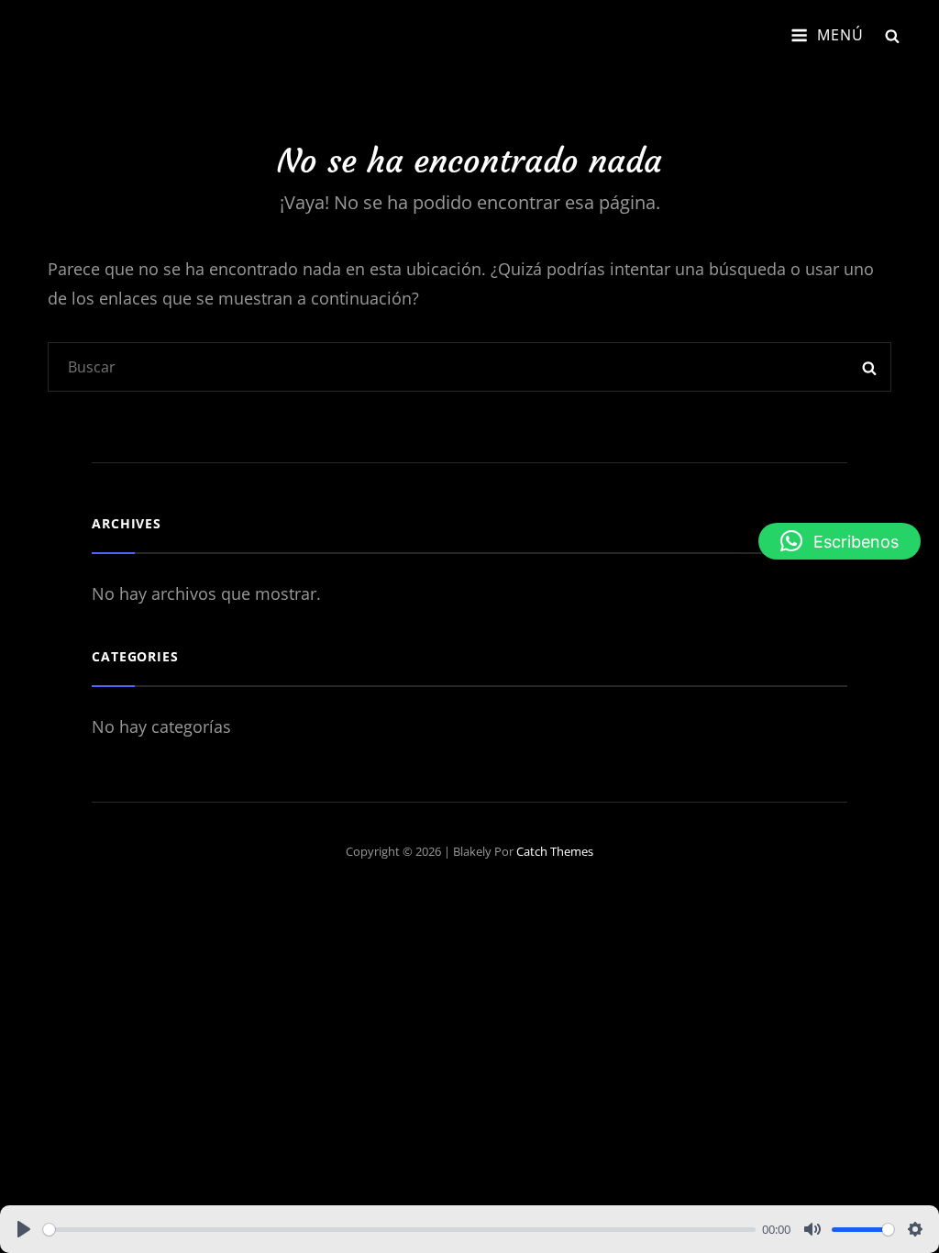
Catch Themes (554, 851)
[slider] (399, 1229)
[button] (839, 541)
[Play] (24, 1229)
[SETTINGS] (915, 1229)
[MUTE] (812, 1229)
